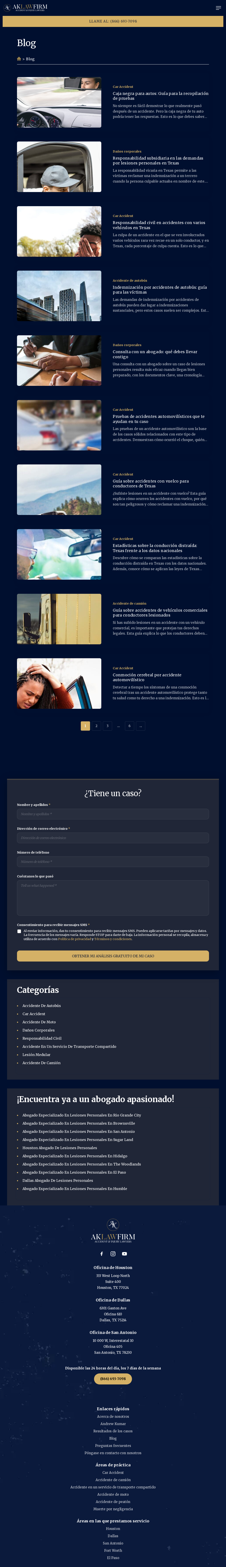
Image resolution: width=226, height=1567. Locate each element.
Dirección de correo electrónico (43, 829)
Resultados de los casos (113, 1431)
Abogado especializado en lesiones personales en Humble (75, 1188)
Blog (113, 1438)
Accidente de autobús (130, 281)
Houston (113, 1529)
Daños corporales (127, 151)
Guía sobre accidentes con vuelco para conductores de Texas (151, 484)
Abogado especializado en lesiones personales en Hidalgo (75, 1156)
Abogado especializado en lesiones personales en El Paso (74, 1172)
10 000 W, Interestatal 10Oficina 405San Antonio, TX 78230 (113, 1347)
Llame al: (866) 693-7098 (113, 21)
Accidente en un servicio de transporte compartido (69, 1046)
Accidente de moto (39, 1022)
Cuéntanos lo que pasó (35, 876)
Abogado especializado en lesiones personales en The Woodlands (82, 1164)
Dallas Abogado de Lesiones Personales (58, 1180)
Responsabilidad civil (42, 1038)
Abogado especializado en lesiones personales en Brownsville (79, 1123)
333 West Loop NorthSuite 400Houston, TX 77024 (113, 1282)
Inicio (19, 59)
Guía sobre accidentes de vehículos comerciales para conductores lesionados (160, 613)
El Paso (113, 1558)
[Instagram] (113, 1253)
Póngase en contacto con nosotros (113, 1453)
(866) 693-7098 (113, 1379)
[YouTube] (124, 1253)
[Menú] (218, 8)
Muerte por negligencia (113, 1509)
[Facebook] (101, 1253)
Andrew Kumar (113, 1424)
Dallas (113, 1536)
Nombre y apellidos (34, 805)
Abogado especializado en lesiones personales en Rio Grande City (82, 1115)
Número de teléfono (33, 852)
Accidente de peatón (113, 1502)
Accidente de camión (129, 603)
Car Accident (123, 87)
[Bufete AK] (25, 8)
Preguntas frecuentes (113, 1446)
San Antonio (113, 1543)
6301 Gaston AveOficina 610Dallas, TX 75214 (113, 1314)
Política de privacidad (74, 939)
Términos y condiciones (113, 939)
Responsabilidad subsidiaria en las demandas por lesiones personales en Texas (158, 161)
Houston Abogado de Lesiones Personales (60, 1148)
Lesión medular (37, 1054)
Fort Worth (113, 1550)
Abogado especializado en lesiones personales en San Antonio (79, 1131)
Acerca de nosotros (113, 1416)
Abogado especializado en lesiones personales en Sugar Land (78, 1139)
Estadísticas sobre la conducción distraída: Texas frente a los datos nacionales (155, 548)
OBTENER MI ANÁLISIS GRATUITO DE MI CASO (113, 956)
